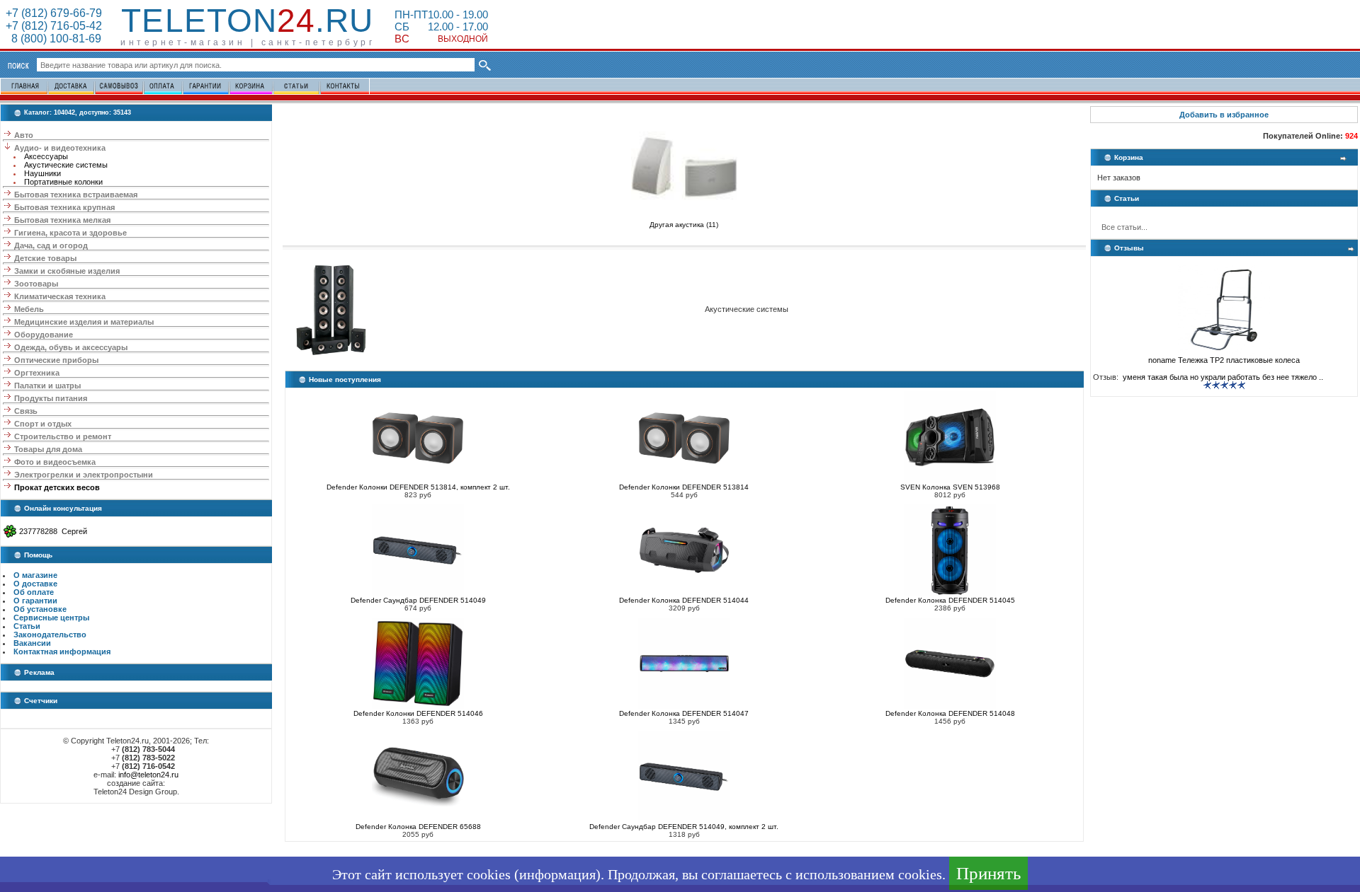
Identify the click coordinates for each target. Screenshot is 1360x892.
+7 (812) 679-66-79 (54, 13)
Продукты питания (50, 398)
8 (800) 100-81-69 (53, 39)
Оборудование (43, 334)
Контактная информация (61, 651)
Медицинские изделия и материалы (84, 322)
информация (557, 874)
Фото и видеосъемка (55, 462)
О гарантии (35, 600)
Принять (988, 873)
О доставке (35, 583)
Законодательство (49, 634)
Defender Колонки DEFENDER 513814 (684, 487)
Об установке (40, 609)
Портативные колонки (63, 182)
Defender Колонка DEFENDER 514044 (684, 600)
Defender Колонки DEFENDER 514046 (418, 713)
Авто (23, 135)
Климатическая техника (60, 296)
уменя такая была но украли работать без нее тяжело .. (1222, 377)
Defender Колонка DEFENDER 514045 (950, 600)
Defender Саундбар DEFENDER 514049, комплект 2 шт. (683, 826)
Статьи (26, 626)
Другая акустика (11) (684, 224)
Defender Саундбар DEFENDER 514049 (418, 600)
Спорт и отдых (43, 423)
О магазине (35, 575)
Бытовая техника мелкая (62, 220)
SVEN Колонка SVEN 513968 (950, 487)
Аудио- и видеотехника (60, 148)
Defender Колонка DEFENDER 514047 (684, 713)
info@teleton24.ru (148, 774)
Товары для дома (48, 449)
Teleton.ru (247, 20)
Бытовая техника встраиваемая (75, 194)
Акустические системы (66, 165)
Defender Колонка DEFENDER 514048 (950, 713)
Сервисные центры (51, 617)
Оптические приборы (56, 360)
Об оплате (33, 592)
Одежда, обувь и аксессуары (71, 347)
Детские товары (45, 258)
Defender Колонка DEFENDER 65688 (418, 826)
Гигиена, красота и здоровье (70, 232)
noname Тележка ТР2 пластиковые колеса (1224, 360)
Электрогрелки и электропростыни (83, 474)
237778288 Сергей (53, 531)
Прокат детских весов (57, 487)
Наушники (42, 173)
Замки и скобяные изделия (67, 271)
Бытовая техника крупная (64, 207)
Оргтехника (37, 373)
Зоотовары (36, 283)
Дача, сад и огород (51, 245)
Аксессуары (46, 156)
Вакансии (32, 643)
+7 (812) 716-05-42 (54, 26)
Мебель (29, 309)
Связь (26, 411)
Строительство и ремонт (62, 436)
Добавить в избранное (1224, 114)
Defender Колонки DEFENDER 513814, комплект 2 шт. (418, 487)
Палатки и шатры (47, 385)
